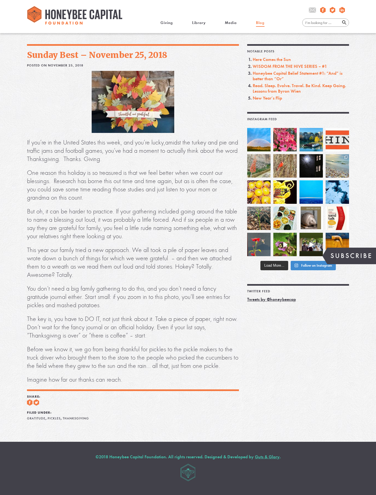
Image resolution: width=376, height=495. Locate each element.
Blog (260, 22)
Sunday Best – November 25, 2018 (97, 55)
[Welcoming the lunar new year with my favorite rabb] (337, 244)
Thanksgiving (76, 418)
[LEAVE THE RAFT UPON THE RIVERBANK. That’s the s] (259, 166)
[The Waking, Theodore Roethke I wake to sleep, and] (285, 139)
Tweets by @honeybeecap (271, 299)
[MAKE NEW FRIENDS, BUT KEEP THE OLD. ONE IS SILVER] (311, 166)
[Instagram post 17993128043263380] (311, 218)
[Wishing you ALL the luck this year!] (285, 218)
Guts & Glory (267, 456)
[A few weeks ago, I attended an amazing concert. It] (285, 166)
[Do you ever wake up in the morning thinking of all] (259, 244)
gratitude (36, 418)
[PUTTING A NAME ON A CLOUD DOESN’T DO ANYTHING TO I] (311, 192)
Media (231, 22)
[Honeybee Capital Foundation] (74, 23)
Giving (166, 22)
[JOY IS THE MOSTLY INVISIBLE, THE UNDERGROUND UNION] (311, 139)
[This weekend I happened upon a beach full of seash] (337, 166)
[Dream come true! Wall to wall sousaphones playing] (311, 244)
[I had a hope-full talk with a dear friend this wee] (259, 218)
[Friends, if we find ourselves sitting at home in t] (259, 139)
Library (199, 22)
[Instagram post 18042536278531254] (337, 218)
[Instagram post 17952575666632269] (285, 192)
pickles (54, 418)
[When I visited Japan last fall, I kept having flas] (259, 192)
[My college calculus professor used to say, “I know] (337, 192)
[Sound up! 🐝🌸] (285, 244)
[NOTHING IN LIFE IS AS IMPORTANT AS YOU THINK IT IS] (337, 139)
